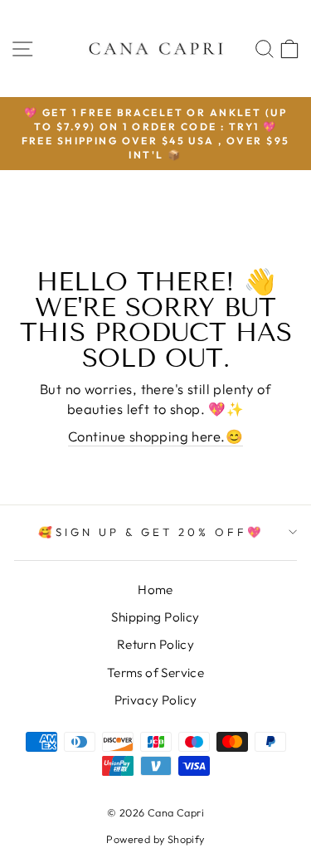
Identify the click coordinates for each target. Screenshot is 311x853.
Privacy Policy (155, 700)
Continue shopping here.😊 (155, 436)
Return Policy (155, 644)
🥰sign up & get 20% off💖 (151, 532)
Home (155, 589)
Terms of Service (156, 672)
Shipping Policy (155, 617)
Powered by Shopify (155, 839)
